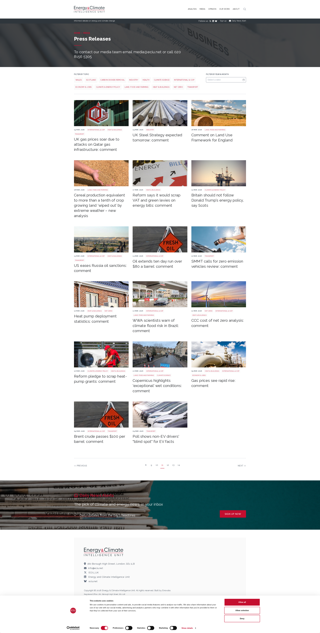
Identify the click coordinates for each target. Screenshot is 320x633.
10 (157, 465)
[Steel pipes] (160, 113)
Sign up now (233, 514)
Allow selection (242, 610)
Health (146, 80)
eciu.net (93, 581)
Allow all (242, 602)
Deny (242, 618)
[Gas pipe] (218, 354)
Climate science (162, 80)
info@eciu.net (95, 568)
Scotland (91, 80)
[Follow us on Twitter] (210, 21)
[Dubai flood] (160, 294)
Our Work (224, 9)
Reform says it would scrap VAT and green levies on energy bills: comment (156, 200)
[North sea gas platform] (218, 173)
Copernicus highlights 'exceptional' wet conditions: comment (157, 385)
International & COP (184, 80)
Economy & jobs (84, 87)
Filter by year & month (217, 74)
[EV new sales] (160, 414)
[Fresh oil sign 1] (160, 239)
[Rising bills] (160, 173)
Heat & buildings (161, 87)
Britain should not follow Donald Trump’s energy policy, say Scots (217, 200)
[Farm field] (218, 113)
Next (240, 466)
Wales (79, 80)
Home (77, 33)
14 (179, 465)
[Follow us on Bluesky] (216, 21)
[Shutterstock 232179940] (101, 113)
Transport (192, 87)
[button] (245, 9)
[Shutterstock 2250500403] (101, 354)
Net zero (178, 87)
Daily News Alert (239, 21)
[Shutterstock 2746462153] (160, 354)
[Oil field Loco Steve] (101, 239)
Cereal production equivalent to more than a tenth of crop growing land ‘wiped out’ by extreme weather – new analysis (99, 205)
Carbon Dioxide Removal (112, 80)
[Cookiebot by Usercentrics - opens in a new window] (73, 628)
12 (168, 465)
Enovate (166, 590)
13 (173, 465)
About (236, 9)
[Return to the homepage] (104, 552)
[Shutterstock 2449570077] (101, 294)
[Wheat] (101, 173)
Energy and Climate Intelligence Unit (109, 577)
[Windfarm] (218, 294)
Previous (82, 466)
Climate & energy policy (108, 87)
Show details (187, 628)
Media (202, 9)
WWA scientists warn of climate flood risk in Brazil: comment (156, 325)
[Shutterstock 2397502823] (218, 239)
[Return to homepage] (89, 9)
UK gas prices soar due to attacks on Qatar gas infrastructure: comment (96, 144)
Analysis (192, 9)
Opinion (212, 9)
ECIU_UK (93, 572)
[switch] (128, 628)
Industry (133, 80)
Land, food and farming (136, 87)
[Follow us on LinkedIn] (213, 21)
